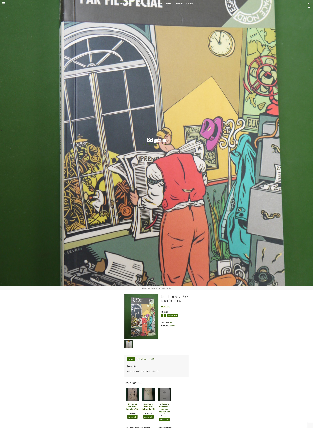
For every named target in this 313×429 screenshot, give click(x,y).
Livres (148, 288)
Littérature (139, 3)
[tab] (131, 359)
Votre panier (189, 3)
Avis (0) (152, 359)
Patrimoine (159, 3)
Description (131, 359)
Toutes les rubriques (125, 3)
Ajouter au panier (172, 315)
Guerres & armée (179, 3)
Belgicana (156, 139)
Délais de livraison (142, 359)
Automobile (168, 3)
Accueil (144, 288)
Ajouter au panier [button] (132, 417)
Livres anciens (149, 3)
